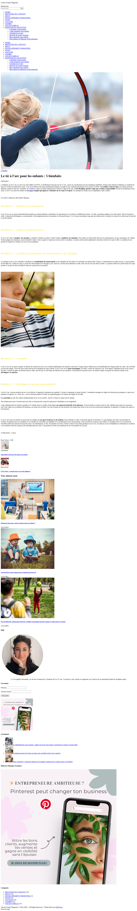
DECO (7, 16)
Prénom (3, 688)
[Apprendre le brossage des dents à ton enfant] (5, 448)
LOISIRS (8, 24)
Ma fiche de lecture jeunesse (18, 35)
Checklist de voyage (16, 33)
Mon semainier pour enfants (18, 37)
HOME (7, 12)
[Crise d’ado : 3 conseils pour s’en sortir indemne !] (5, 465)
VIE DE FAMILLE (12, 25)
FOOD (7, 20)
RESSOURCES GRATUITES (15, 27)
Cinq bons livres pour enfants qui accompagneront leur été (18, 572)
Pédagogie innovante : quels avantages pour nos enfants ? (18, 523)
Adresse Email (6, 692)
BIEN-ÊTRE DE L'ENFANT (15, 892)
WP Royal (58, 907)
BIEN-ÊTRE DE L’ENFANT (15, 14)
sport (31, 190)
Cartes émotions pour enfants (19, 31)
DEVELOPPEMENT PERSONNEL (18, 18)
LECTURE (9, 22)
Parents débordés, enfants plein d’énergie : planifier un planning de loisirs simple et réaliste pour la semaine (33, 621)
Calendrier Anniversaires (17, 29)
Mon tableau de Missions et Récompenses (23, 39)
